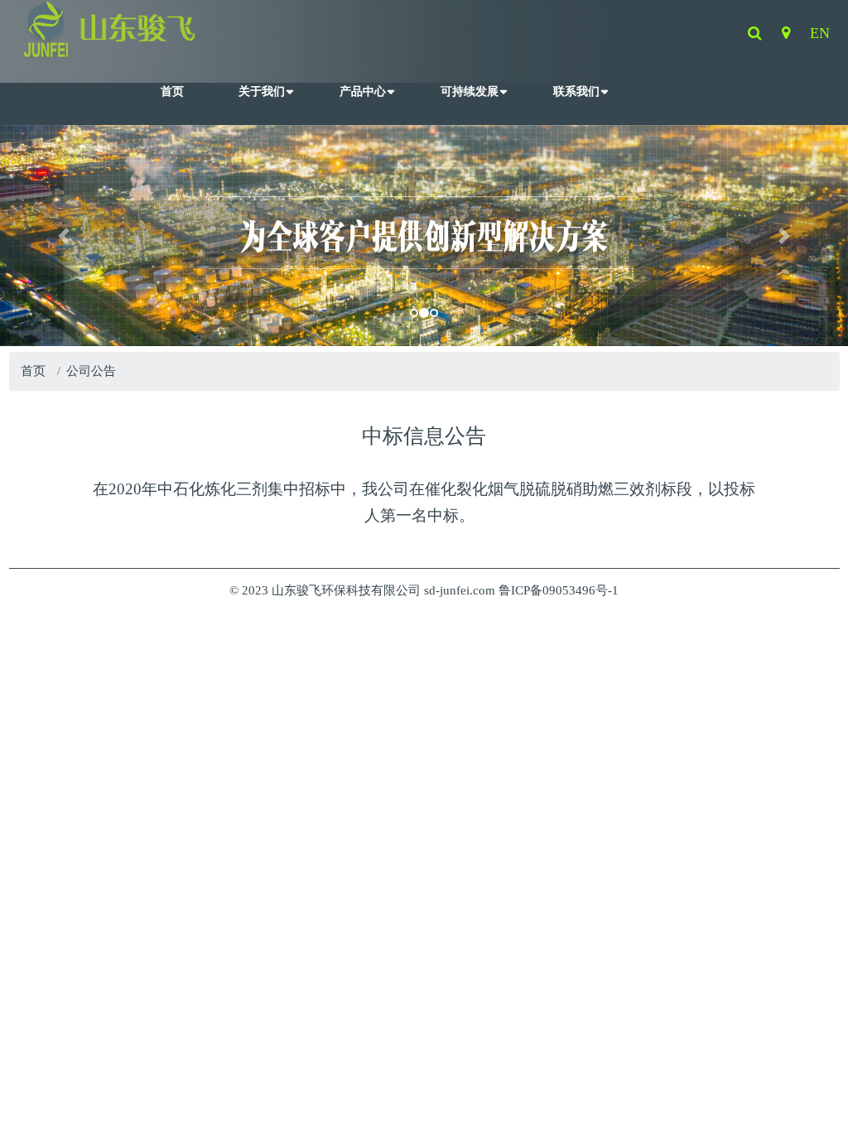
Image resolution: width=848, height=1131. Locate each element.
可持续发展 (470, 91)
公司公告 (91, 371)
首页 (172, 91)
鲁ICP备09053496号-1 (559, 590)
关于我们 (261, 91)
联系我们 (576, 91)
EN (820, 33)
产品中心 (363, 91)
